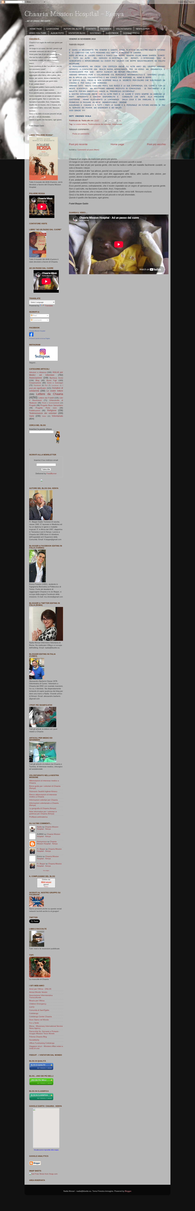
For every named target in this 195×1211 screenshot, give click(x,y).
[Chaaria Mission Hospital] (31, 336)
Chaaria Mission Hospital (37, 331)
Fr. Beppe (41, 849)
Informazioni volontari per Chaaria (43, 800)
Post (34, 316)
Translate (49, 306)
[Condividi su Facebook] (117, 120)
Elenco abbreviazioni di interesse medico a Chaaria (43, 796)
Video (44, 416)
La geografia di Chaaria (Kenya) (42, 808)
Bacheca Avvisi (56, 378)
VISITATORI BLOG (76, 33)
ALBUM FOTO (57, 33)
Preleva (46, 886)
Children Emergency (37, 1004)
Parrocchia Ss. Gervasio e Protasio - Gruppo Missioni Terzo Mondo (44, 1032)
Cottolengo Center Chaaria (40, 1017)
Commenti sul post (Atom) (88, 150)
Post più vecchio (156, 144)
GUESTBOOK (112, 33)
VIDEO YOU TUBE (37, 33)
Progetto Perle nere (46, 408)
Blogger (128, 1191)
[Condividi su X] (115, 120)
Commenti (37, 320)
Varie (31, 416)
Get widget (46, 870)
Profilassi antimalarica (38, 817)
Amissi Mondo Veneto (38, 992)
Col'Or (31, 1007)
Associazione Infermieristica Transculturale (41, 996)
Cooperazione (35, 383)
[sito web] (41, 1070)
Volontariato (117, 124)
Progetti (32, 405)
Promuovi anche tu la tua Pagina (39, 338)
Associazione (35, 378)
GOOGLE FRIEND (131, 33)
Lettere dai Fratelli (46, 398)
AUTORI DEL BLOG (72, 29)
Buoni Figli (52, 380)
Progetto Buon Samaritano (51, 405)
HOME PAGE (36, 29)
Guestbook (55, 385)
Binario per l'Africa (36, 1001)
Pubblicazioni (34, 411)
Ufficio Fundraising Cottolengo (42, 1043)
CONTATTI (91, 29)
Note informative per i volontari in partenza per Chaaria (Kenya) (43, 813)
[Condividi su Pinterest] (120, 120)
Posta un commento (80, 134)
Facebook (37, 385)
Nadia (39, 827)
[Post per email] (105, 121)
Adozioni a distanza (37, 372)
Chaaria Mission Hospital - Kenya (74, 14)
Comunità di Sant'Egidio (39, 1010)
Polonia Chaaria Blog (38, 1037)
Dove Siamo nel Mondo (39, 1020)
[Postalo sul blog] (112, 120)
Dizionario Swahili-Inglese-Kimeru (43, 791)
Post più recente (78, 144)
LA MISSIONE (52, 29)
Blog (37, 380)
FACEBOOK (105, 29)
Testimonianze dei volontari (99, 124)
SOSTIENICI (95, 33)
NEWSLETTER (143, 29)
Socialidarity (34, 1040)
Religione (51, 410)
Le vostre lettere (80, 124)
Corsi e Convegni (55, 383)
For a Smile (34, 1023)
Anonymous (42, 842)
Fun (46, 385)
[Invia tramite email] (110, 120)
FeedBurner (52, 474)
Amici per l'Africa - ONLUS (40, 989)
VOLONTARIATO (123, 29)
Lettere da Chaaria (49, 394)
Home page (117, 144)
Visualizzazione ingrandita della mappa (46, 1150)
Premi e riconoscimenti (50, 403)
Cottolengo (33, 1013)
